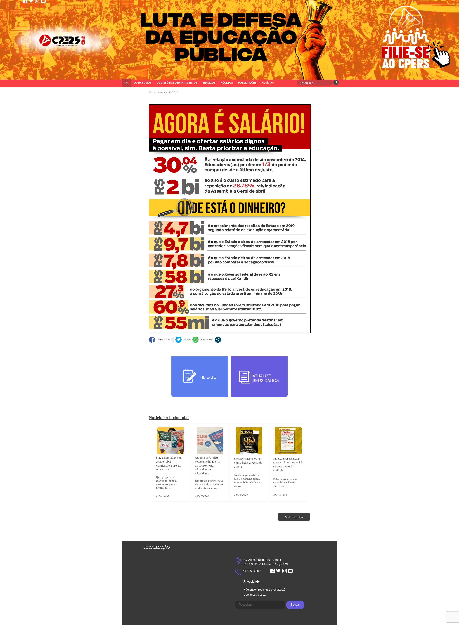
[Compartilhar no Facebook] (159, 340)
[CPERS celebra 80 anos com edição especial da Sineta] (249, 452)
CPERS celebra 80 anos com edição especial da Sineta (248, 462)
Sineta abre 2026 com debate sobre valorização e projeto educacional (169, 463)
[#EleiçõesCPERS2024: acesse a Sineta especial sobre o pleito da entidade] (288, 452)
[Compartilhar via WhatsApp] (202, 340)
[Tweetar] (183, 340)
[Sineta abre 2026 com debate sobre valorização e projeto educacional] (170, 452)
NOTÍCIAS (268, 82)
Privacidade (251, 581)
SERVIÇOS (209, 82)
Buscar (295, 604)
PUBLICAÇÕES (247, 82)
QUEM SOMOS (142, 82)
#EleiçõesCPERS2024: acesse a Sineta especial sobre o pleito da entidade (287, 464)
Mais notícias (294, 517)
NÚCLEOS (227, 82)
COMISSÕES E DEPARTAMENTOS (177, 82)
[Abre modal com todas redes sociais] (218, 340)
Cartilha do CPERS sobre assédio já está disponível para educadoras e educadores (207, 465)
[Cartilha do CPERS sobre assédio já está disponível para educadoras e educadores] (210, 452)
